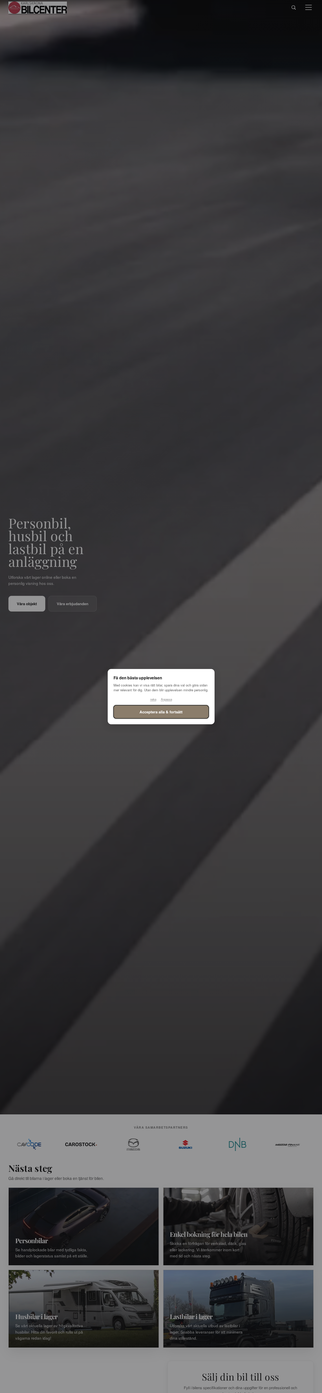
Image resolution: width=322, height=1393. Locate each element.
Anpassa (166, 699)
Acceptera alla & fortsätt (161, 712)
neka (153, 699)
